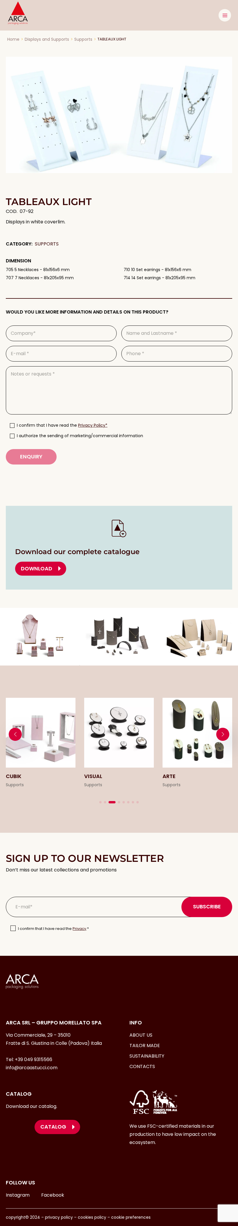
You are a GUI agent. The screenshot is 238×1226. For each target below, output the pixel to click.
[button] (100, 802)
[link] (40, 743)
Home (13, 39)
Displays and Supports (47, 39)
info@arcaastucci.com (31, 1067)
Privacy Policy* (92, 425)
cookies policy (92, 1217)
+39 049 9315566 (33, 1059)
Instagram (18, 1195)
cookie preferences (131, 1217)
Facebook (52, 1195)
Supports (83, 39)
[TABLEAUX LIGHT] (119, 115)
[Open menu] (225, 15)
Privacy (79, 928)
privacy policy (58, 1217)
